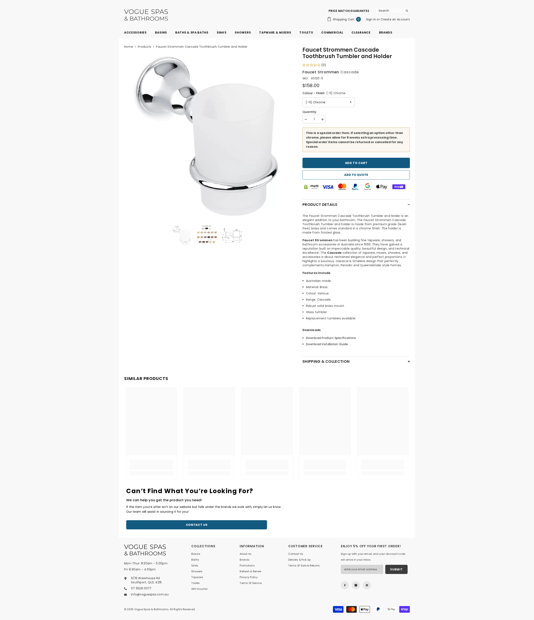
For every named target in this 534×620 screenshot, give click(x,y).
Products (144, 47)
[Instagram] (356, 585)
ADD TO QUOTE (356, 175)
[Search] (393, 11)
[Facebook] (345, 585)
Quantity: (309, 112)
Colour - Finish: (323, 93)
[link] (151, 467)
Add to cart (356, 163)
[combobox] (390, 11)
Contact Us (197, 525)
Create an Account (395, 19)
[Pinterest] (367, 585)
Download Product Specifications (331, 338)
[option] (207, 136)
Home (128, 47)
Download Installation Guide (327, 344)
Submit (396, 569)
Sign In (371, 19)
